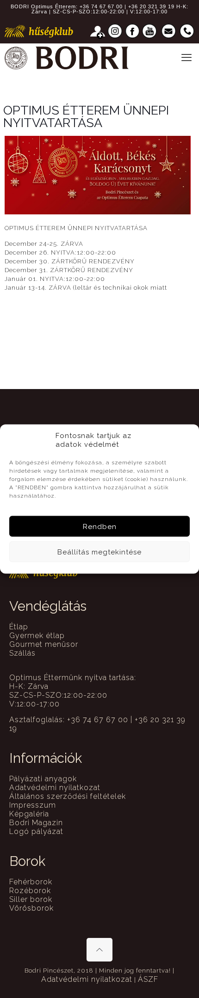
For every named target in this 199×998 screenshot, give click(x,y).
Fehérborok (30, 881)
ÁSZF (148, 979)
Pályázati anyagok (43, 778)
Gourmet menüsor (43, 644)
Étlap (18, 626)
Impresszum (32, 805)
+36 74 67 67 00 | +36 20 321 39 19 (127, 6)
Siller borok (30, 899)
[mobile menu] (186, 57)
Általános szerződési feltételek (67, 796)
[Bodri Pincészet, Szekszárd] (67, 57)
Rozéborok (30, 890)
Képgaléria (29, 813)
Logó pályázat (36, 831)
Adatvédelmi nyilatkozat (54, 787)
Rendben (100, 526)
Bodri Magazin (36, 822)
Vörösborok (31, 908)
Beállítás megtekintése (99, 552)
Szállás (22, 653)
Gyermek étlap (37, 635)
